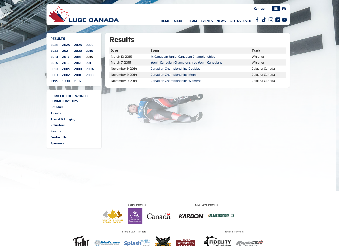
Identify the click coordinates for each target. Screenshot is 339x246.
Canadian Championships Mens (174, 74)
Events (207, 20)
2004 (90, 69)
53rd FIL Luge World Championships (69, 98)
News (221, 20)
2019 (89, 50)
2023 (89, 44)
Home (165, 20)
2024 (78, 44)
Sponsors (57, 143)
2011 (89, 62)
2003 (54, 75)
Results (55, 131)
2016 (77, 56)
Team (192, 20)
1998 (66, 80)
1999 (54, 80)
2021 (65, 50)
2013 (65, 62)
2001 (77, 75)
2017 (65, 56)
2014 (54, 62)
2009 (66, 69)
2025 (66, 44)
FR (284, 8)
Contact (260, 8)
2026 (54, 44)
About (179, 20)
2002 (66, 75)
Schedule (56, 107)
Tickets (55, 113)
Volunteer (57, 125)
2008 (78, 69)
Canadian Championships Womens (176, 80)
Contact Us (58, 137)
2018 (54, 56)
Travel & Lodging (62, 119)
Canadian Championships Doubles (175, 68)
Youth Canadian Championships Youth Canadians (186, 62)
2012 (77, 62)
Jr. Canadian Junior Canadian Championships (183, 56)
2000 (90, 75)
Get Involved (240, 20)
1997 (78, 80)
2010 (54, 69)
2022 (54, 50)
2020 (78, 50)
